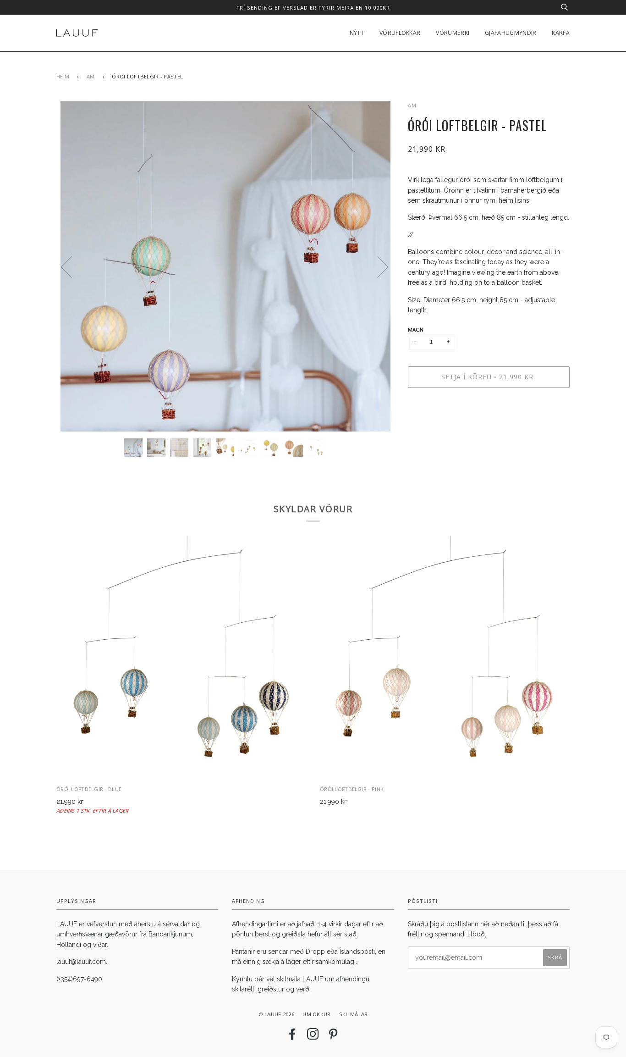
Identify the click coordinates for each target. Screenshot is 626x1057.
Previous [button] (72, 266)
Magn (416, 329)
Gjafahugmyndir (510, 33)
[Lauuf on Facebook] (292, 1036)
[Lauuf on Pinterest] (333, 1036)
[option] (225, 266)
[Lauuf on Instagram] (313, 1036)
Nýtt (357, 33)
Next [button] (377, 266)
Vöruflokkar (399, 33)
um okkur (316, 1014)
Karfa (561, 33)
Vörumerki (452, 33)
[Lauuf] (77, 33)
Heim (62, 76)
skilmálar (353, 1014)
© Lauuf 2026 (276, 1014)
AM (91, 76)
